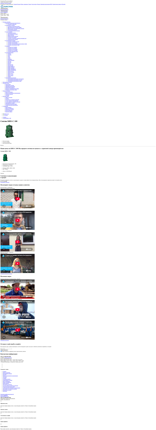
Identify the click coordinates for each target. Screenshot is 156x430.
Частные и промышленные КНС (12, 88)
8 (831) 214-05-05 (8, 357)
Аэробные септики (12, 32)
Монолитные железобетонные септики (16, 28)
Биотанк (9, 62)
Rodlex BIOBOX (11, 66)
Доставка (7, 95)
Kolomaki (10, 59)
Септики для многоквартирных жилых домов (17, 43)
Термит (9, 76)
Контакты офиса (8, 111)
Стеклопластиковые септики (14, 30)
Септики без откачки (12, 37)
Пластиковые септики (12, 29)
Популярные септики (7, 82)
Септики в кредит (9, 94)
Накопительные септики (13, 36)
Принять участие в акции (5, 3)
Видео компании (8, 110)
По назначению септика (10, 40)
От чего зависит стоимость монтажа (10, 385)
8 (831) (4, 12)
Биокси (9, 63)
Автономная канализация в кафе (14, 81)
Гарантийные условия (10, 102)
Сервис (29, 4)
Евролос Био (10, 64)
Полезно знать (6, 96)
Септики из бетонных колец (14, 26)
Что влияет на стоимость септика (10, 388)
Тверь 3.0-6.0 (10, 75)
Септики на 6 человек (12, 48)
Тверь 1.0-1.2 (10, 73)
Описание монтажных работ (9, 386)
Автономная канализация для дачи (15, 79)
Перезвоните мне (4, 10)
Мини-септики (11, 35)
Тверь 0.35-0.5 (11, 71)
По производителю (9, 52)
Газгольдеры (34, 4)
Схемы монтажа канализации (11, 105)
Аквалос (9, 54)
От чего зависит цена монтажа (11, 100)
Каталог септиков (6, 21)
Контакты (5, 391)
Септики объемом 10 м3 (13, 51)
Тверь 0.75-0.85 (11, 72)
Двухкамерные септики (13, 34)
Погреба (63, 4)
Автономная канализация (10, 77)
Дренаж (38, 4)
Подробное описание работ (11, 104)
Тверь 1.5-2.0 (10, 74)
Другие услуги (6, 83)
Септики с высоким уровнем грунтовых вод (17, 38)
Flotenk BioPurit (11, 60)
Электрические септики (13, 39)
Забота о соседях (8, 97)
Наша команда (8, 107)
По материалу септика (10, 25)
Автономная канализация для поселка (16, 78)
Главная (15, 4)
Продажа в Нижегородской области (12, 23)
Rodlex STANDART (12, 70)
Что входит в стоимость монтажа (12, 99)
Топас (9, 56)
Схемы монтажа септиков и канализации (11, 387)
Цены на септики (9, 92)
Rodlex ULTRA (11, 67)
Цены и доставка (6, 90)
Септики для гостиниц (12, 42)
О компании (5, 106)
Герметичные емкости (57, 4)
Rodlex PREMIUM (11, 69)
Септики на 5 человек (12, 47)
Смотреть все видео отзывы (6, 273)
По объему (7, 46)
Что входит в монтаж (7, 384)
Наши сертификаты (9, 108)
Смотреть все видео (4, 340)
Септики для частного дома (13, 44)
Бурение (19, 4)
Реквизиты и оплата (9, 109)
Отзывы (7, 98)
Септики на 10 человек (12, 49)
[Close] (0, 401)
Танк (9, 55)
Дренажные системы (9, 85)
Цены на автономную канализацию (12, 93)
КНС (51, 4)
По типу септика (8, 31)
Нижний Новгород (4, 8)
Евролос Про (10, 65)
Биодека (9, 61)
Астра (9, 58)
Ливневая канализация (45, 4)
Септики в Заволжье (12, 24)
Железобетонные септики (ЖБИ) (14, 27)
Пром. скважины (24, 4)
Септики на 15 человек (12, 50)
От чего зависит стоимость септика (12, 101)
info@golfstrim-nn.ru (4, 396)
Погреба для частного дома (11, 89)
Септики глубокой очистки (13, 41)
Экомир (9, 53)
